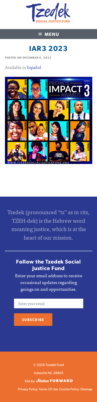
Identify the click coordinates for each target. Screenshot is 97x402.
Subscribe (33, 319)
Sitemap (86, 389)
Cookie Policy (69, 389)
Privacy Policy (28, 389)
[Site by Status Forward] (54, 381)
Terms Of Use (48, 389)
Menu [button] (52, 34)
